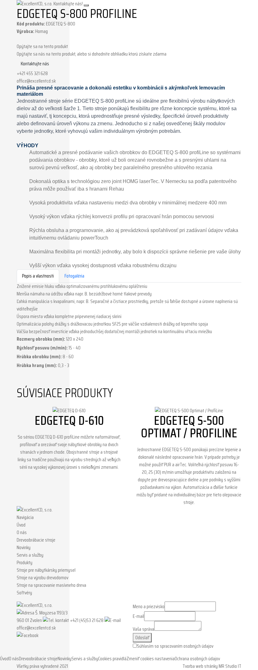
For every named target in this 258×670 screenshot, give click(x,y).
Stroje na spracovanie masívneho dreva (51, 585)
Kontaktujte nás (35, 64)
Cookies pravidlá (112, 658)
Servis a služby (30, 555)
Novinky (24, 547)
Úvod (21, 525)
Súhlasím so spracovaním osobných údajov (175, 646)
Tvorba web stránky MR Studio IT (211, 666)
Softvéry (24, 593)
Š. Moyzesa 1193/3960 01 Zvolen (42, 616)
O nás (22, 532)
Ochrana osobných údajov (197, 658)
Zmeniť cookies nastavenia (150, 658)
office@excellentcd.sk (36, 81)
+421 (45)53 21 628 (86, 620)
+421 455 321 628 (32, 73)
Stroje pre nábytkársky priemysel (46, 570)
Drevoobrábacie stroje (36, 540)
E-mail (138, 616)
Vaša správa (143, 629)
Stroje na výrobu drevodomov (42, 577)
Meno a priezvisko (149, 606)
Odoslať (142, 637)
